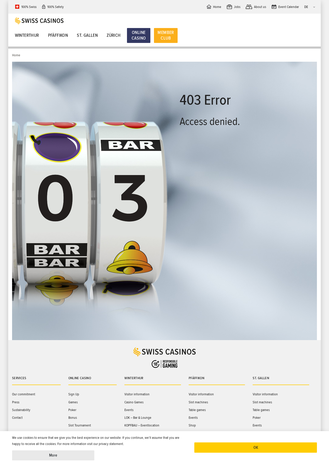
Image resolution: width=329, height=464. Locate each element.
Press (15, 402)
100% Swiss (28, 7)
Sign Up (73, 394)
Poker (72, 410)
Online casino (79, 378)
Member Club (166, 35)
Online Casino (139, 35)
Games (73, 402)
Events (128, 410)
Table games (197, 410)
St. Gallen (87, 35)
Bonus (72, 417)
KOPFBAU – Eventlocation (141, 425)
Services (19, 378)
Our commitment (23, 394)
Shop (192, 425)
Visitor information (137, 394)
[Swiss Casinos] (166, 20)
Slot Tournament (79, 425)
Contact (17, 417)
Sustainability (21, 410)
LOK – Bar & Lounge (137, 417)
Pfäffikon (58, 35)
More (53, 455)
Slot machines (198, 402)
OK (255, 447)
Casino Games (133, 402)
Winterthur (27, 35)
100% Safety (55, 7)
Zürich (114, 35)
